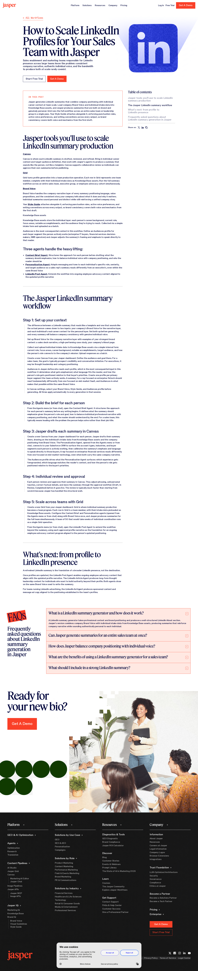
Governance (155, 879)
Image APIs (15, 896)
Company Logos (157, 852)
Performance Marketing (66, 869)
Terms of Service (168, 958)
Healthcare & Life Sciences (68, 896)
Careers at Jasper (158, 845)
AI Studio (11, 867)
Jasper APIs (13, 889)
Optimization (13, 847)
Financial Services (63, 893)
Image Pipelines (14, 885)
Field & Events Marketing (67, 873)
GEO (57, 839)
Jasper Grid (13, 871)
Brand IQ (11, 917)
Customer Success (111, 908)
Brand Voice (16, 920)
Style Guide (16, 926)
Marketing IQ (13, 910)
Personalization (62, 846)
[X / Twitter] (170, 952)
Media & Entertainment (66, 906)
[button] (57, 79)
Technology (60, 900)
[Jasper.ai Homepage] (9, 5)
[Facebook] (174, 952)
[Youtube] (189, 952)
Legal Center (184, 958)
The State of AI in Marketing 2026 (119, 871)
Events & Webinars (111, 864)
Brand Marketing (63, 876)
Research (12, 851)
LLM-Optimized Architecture (164, 872)
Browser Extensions (159, 855)
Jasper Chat (16, 881)
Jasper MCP (16, 893)
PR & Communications (65, 880)
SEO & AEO (60, 843)
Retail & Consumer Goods (67, 903)
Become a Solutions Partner (163, 897)
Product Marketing (64, 862)
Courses (106, 883)
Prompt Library (109, 867)
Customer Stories (110, 860)
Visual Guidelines (18, 923)
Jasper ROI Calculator (113, 845)
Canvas (11, 874)
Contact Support (110, 901)
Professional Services (65, 910)
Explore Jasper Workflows (114, 889)
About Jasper (156, 838)
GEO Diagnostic (110, 838)
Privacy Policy (151, 958)
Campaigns (60, 849)
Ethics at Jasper (158, 886)
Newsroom (155, 842)
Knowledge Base (15, 913)
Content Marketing (64, 866)
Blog (104, 857)
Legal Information (158, 848)
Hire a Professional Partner (115, 912)
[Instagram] (179, 952)
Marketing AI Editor (19, 878)
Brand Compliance (111, 842)
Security (154, 875)
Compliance (155, 882)
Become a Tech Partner (161, 901)
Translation (12, 854)
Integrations (155, 859)
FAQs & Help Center (112, 905)
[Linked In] (184, 952)
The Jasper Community (113, 886)
